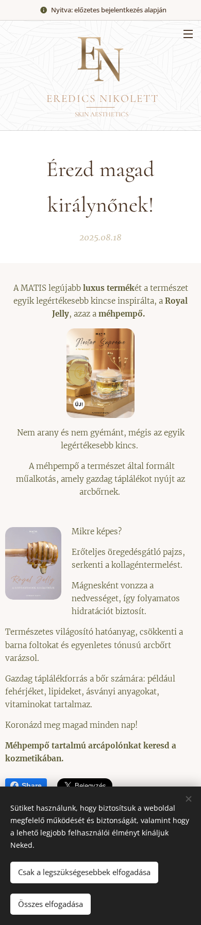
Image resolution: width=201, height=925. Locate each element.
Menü (188, 33)
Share (32, 785)
